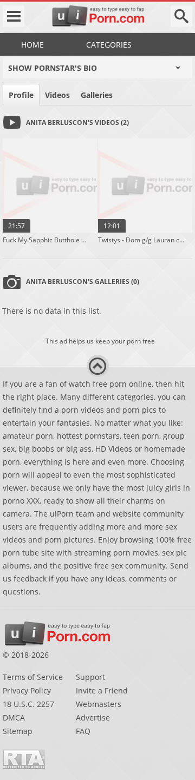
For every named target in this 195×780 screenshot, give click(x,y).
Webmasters (98, 704)
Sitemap (17, 731)
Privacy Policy (27, 690)
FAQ (83, 731)
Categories (109, 44)
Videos (57, 95)
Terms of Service (33, 677)
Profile (21, 95)
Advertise (93, 717)
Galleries (97, 95)
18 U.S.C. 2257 (28, 704)
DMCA (14, 717)
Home (32, 44)
